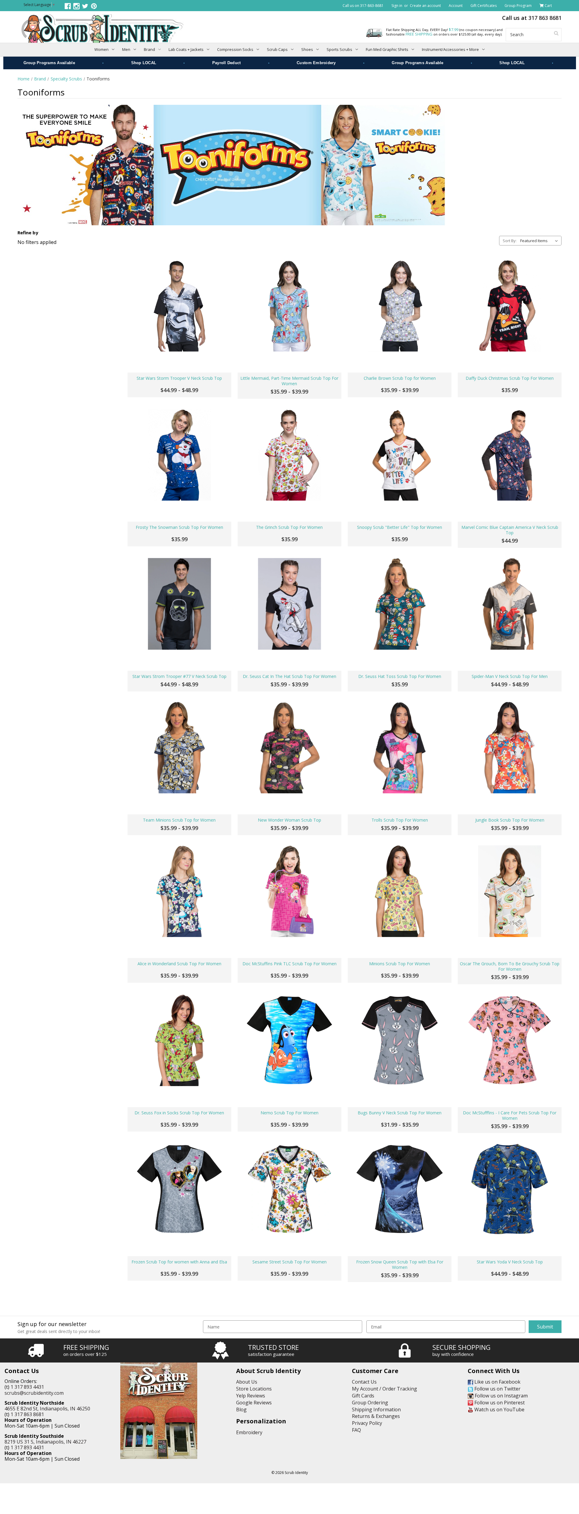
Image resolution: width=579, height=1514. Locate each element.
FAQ (356, 1430)
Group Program (518, 5)
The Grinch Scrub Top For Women (289, 527)
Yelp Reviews (250, 1395)
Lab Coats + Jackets (186, 49)
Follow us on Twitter (496, 1388)
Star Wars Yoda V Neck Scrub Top (510, 1262)
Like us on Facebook (496, 1381)
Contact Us (364, 1381)
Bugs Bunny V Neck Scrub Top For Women (399, 1113)
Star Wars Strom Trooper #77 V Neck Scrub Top (179, 676)
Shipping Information (376, 1409)
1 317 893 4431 (27, 1387)
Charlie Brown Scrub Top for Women (400, 378)
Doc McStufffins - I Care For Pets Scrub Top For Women (509, 1115)
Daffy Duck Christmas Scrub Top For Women (510, 378)
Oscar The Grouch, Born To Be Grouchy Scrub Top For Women (509, 966)
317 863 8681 (545, 17)
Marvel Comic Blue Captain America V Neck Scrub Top (509, 530)
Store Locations (254, 1388)
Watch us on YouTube (498, 1409)
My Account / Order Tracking (384, 1388)
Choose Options (179, 353)
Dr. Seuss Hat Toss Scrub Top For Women (399, 676)
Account (456, 5)
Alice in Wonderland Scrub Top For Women (179, 963)
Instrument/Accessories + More (450, 49)
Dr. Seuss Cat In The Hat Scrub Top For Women (289, 676)
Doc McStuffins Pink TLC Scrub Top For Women (289, 963)
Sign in (396, 5)
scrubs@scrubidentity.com (34, 1393)
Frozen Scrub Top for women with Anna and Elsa (179, 1262)
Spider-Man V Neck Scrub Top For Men (510, 676)
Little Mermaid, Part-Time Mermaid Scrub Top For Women (289, 381)
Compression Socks (235, 49)
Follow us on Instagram (500, 1395)
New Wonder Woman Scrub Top (289, 820)
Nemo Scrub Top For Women (289, 1113)
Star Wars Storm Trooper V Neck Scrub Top (179, 378)
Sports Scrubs (339, 49)
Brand (149, 49)
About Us (246, 1381)
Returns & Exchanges (376, 1416)
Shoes (307, 49)
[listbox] (540, 240)
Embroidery (249, 1432)
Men (126, 49)
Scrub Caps (277, 49)
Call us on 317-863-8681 (363, 5)
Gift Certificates (483, 5)
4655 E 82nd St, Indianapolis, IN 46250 (47, 1408)
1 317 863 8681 (27, 1414)
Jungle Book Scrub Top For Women (509, 820)
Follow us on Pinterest (499, 1402)
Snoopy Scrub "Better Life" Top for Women (399, 527)
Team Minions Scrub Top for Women (179, 820)
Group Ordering (370, 1402)
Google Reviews (254, 1402)
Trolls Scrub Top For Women (400, 820)
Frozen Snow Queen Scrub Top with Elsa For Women (399, 1264)
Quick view (179, 306)
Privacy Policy (367, 1423)
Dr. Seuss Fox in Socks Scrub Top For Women (179, 1113)
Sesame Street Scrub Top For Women (289, 1262)
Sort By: (510, 240)
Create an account (425, 5)
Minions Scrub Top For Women (399, 963)
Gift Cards (363, 1395)
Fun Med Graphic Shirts (387, 49)
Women (101, 49)
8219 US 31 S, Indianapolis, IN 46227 (45, 1441)
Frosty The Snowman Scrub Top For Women (179, 527)
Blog (241, 1409)
